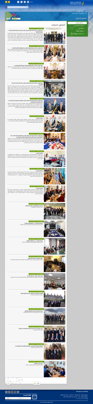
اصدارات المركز (72, 9)
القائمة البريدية (27, 395)
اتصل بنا (49, 9)
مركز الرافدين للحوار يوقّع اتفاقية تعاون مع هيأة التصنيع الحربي (28, 65)
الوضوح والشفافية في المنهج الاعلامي (34, 206)
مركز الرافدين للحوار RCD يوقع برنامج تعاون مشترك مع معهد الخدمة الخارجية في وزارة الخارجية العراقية (26, 101)
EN (6, 2)
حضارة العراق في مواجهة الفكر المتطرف (34, 311)
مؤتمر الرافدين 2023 (24, 9)
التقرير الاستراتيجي (39, 9)
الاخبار (82, 11)
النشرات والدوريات (65, 9)
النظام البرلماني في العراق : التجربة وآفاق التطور (32, 293)
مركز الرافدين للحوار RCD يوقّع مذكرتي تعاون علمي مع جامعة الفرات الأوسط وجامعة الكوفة (26, 31)
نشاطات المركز (78, 9)
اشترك (8, 398)
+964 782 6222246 (80, 398)
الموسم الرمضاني (16, 9)
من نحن (78, 11)
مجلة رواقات (9, 9)
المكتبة (59, 9)
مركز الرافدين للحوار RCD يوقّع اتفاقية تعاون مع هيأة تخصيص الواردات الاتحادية (27, 83)
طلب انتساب (55, 9)
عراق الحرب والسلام (38, 363)
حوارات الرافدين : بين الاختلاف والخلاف (35, 241)
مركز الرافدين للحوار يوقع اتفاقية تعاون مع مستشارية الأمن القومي (27, 48)
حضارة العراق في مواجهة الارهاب (35, 258)
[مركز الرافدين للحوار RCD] (77, 3)
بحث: (27, 5)
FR (9, 2)
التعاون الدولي (75, 13)
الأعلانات (45, 9)
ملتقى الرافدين (32, 9)
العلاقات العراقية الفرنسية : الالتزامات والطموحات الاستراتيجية (29, 346)
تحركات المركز (85, 9)
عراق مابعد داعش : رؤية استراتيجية (35, 276)
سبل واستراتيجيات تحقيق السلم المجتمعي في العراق (31, 328)
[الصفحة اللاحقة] (34, 383)
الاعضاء (86, 11)
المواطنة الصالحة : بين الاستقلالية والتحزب (33, 223)
